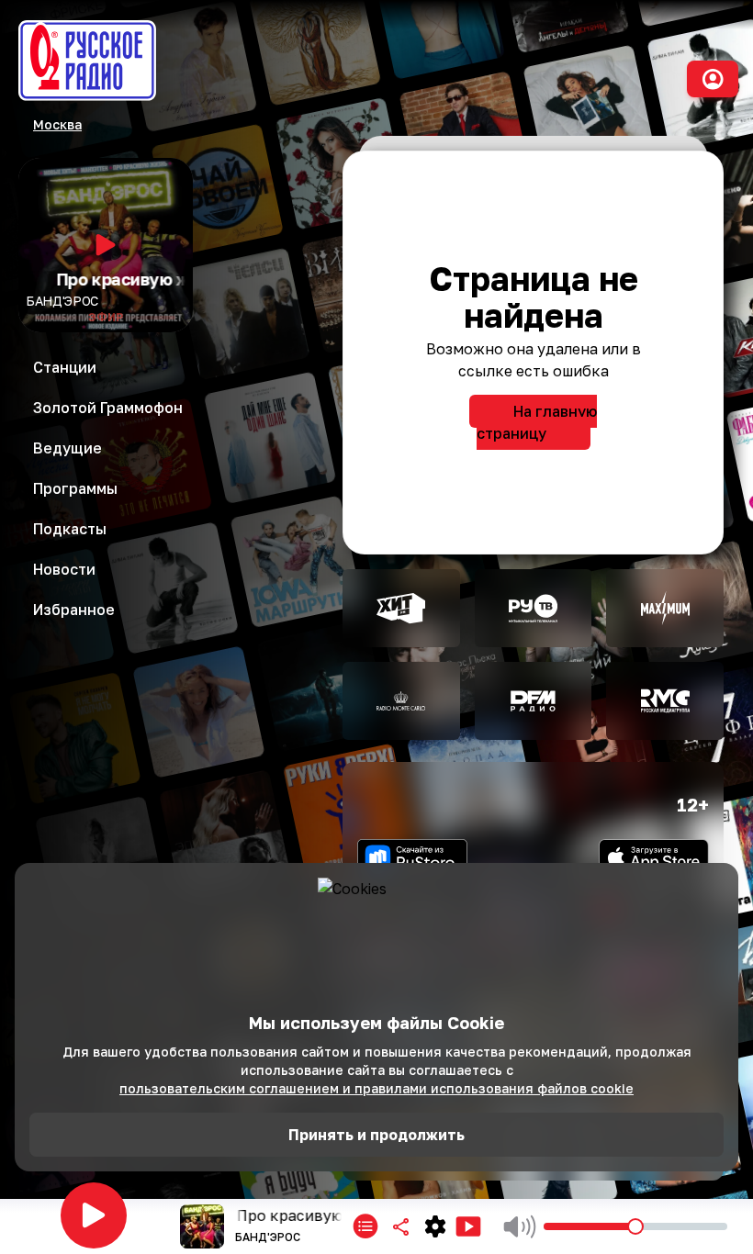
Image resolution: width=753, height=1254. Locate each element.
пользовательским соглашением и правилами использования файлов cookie (376, 1088)
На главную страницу (537, 422)
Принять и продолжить (376, 1134)
